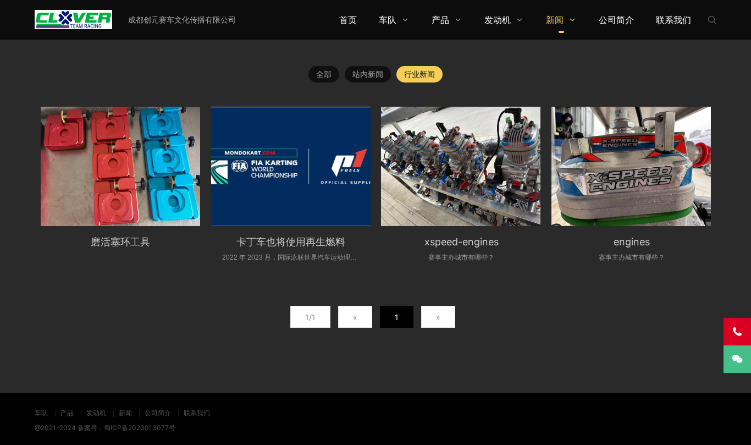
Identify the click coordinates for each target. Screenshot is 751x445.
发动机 (497, 19)
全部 (324, 74)
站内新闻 (367, 74)
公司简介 (616, 19)
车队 (387, 19)
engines (632, 242)
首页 (348, 19)
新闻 (555, 19)
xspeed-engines (461, 242)
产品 (440, 19)
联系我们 (673, 19)
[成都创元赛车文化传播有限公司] (73, 19)
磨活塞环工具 (120, 242)
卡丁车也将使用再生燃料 (290, 242)
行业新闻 (419, 74)
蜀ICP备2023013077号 (139, 428)
